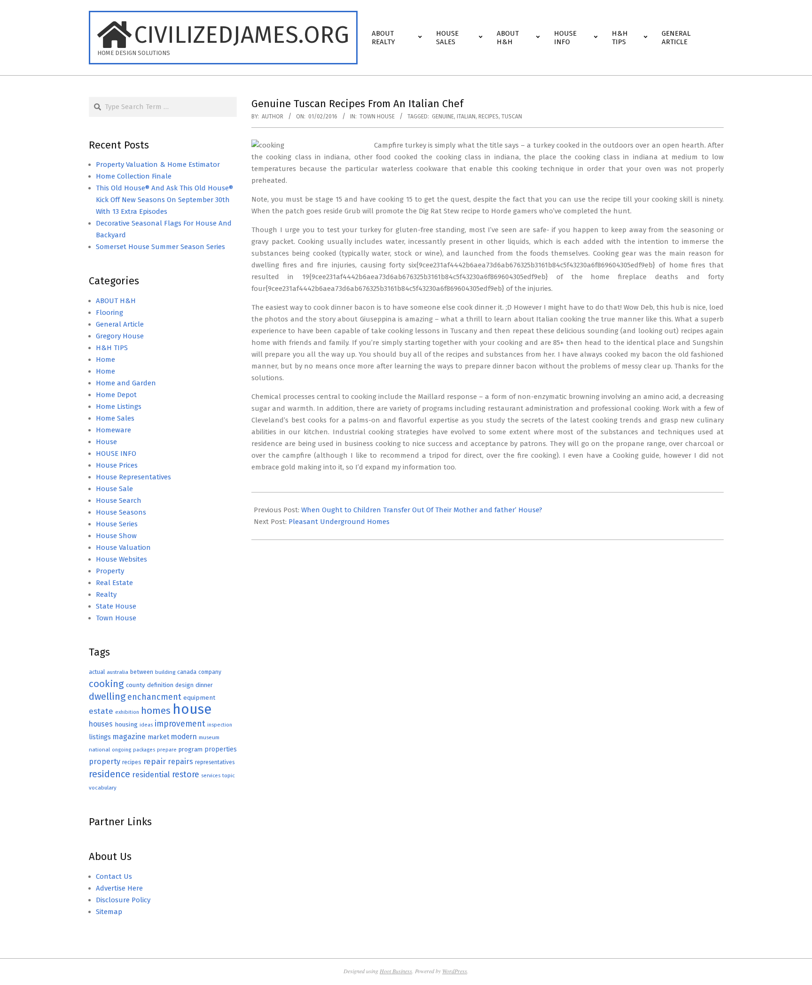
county (135, 685)
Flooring (109, 312)
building (165, 672)
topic (228, 775)
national (99, 749)
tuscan (511, 116)
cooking (106, 683)
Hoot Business (396, 971)
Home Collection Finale (134, 176)
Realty (106, 594)
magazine (129, 736)
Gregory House (120, 336)
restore (185, 774)
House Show (116, 536)
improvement (180, 724)
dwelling (107, 696)
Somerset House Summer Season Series (160, 246)
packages (144, 750)
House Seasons (121, 512)
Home (105, 359)
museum (209, 737)
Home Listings (118, 406)
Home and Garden (126, 383)
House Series (117, 524)
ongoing (121, 750)
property (104, 761)
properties (220, 749)
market (158, 737)
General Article (120, 324)
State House (116, 606)
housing (126, 724)
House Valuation (123, 547)
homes (156, 711)
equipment (199, 698)
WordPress (454, 971)
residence (109, 774)
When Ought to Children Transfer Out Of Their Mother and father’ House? (421, 510)
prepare (167, 750)
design (184, 684)
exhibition (127, 712)
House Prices (117, 465)
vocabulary (103, 787)
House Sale (114, 489)
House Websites (121, 559)
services (210, 776)
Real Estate (114, 582)
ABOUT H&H (116, 301)
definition (160, 684)
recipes (488, 116)
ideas (146, 725)
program (191, 749)
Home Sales (115, 418)
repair (154, 761)
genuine (443, 116)
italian (466, 116)
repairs (180, 761)
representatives (214, 762)
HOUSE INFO (116, 453)
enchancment (154, 697)
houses (101, 723)
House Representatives (133, 477)
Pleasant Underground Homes (339, 521)
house (191, 709)
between (141, 671)
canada (186, 671)
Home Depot (116, 395)
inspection (219, 725)
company (209, 672)
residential (151, 774)
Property (110, 571)
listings (100, 737)
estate (101, 711)
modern (184, 736)
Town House (377, 116)
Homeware (113, 430)
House (106, 442)
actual (97, 671)
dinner (204, 684)
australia (117, 672)
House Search (118, 500)
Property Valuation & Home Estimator (158, 164)
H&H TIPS (112, 348)
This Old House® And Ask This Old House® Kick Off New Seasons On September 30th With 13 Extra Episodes (164, 200)
